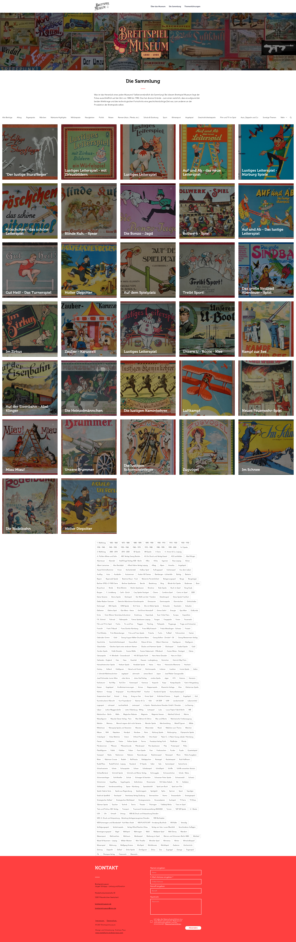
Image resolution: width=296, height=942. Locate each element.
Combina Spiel (167, 592)
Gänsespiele (101, 656)
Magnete (144, 714)
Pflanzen (114, 746)
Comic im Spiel (182, 592)
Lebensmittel (192, 701)
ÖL (98, 854)
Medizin (100, 723)
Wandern (183, 832)
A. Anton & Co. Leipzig (173, 552)
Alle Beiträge (7, 117)
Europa (176, 615)
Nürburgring (171, 732)
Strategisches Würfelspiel (125, 800)
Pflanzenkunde (126, 746)
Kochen (147, 692)
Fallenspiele (123, 619)
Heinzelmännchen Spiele (106, 665)
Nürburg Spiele (157, 732)
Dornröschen (178, 601)
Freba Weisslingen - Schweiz (170, 628)
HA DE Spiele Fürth (141, 656)
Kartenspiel (134, 683)
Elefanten (100, 610)
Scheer (136, 768)
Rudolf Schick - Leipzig (117, 764)
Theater (142, 804)
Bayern (99, 579)
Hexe (159, 665)
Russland (133, 764)
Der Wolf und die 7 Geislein (146, 597)
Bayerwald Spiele (112, 579)
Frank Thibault (112, 628)
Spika (163, 791)
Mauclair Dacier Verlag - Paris (121, 719)
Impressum (100, 921)
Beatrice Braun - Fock (130, 579)
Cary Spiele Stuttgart (141, 592)
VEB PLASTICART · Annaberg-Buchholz (152, 823)
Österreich (122, 854)
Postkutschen (161, 750)
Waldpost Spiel (158, 832)
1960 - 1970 (137, 547)
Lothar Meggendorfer (113, 710)
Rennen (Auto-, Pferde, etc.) (128, 117)
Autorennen (129, 574)
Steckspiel (117, 795)
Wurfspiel (140, 845)
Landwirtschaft (178, 701)
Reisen (110, 117)
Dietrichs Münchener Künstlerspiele (131, 601)
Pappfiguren (110, 741)
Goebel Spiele (182, 646)
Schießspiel (160, 768)
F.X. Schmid (101, 619)
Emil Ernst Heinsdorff (145, 610)
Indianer (163, 669)
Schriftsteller (117, 777)
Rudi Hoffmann (184, 759)
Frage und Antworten (188, 624)
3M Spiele (147, 552)
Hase (124, 660)
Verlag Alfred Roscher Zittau (137, 827)
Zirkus (153, 850)
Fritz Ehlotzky (101, 633)
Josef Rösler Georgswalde (174, 674)
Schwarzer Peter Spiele (162, 777)
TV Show (193, 800)
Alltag (19, 117)
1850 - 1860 (114, 543)
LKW (167, 701)
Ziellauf (119, 850)
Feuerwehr (188, 619)
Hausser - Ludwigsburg (149, 660)
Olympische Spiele (187, 732)
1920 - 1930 (185, 543)
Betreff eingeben (157, 886)
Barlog (178, 574)
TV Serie (183, 800)
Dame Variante (102, 597)
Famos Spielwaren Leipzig (140, 619)
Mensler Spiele (150, 723)
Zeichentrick (187, 845)
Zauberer (176, 845)
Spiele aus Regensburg (123, 791)
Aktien (187, 561)
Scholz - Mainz (184, 773)
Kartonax (145, 683)
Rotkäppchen (146, 759)
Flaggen (140, 624)
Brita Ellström (122, 588)
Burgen (99, 592)
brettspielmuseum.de (103, 904)
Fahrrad (112, 619)
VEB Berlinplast (158, 818)
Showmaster (151, 782)
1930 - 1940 (101, 547)
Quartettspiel (192, 750)
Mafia (117, 714)
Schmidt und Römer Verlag (136, 773)
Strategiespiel (190, 795)
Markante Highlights (58, 117)
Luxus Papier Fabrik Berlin (175, 710)
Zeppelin (109, 850)
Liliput (99, 710)
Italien (195, 669)
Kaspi (164, 683)
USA (98, 813)
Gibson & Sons (146, 642)
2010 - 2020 (126, 552)
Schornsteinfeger (103, 777)
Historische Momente (172, 665)
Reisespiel (169, 755)
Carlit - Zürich (125, 592)
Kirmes (140, 687)
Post (151, 750)
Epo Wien (183, 610)
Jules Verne (126, 678)
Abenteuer (101, 561)
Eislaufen (188, 606)
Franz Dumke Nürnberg (129, 628)
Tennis (133, 804)
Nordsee (137, 732)
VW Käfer (173, 823)
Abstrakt (112, 561)
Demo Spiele (116, 597)
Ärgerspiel (190, 850)
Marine (186, 714)
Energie (173, 610)
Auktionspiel (171, 570)
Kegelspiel (109, 687)
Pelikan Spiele (132, 741)
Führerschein (180, 633)
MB (190, 710)
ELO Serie (136, 606)
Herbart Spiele (124, 665)
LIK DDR (159, 701)
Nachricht (154, 897)
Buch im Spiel (175, 588)
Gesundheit (133, 642)
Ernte (99, 615)
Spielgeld (153, 791)
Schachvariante (102, 768)
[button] (291, 117)
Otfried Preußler (139, 737)
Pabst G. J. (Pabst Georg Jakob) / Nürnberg (177, 737)
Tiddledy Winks (166, 804)
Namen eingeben (157, 868)
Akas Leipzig (176, 561)
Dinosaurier (152, 601)
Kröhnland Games (163, 696)
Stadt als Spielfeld (103, 795)
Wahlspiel (126, 832)
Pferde (183, 741)
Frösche (151, 633)
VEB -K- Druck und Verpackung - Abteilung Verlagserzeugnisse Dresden (123, 818)
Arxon (119, 570)
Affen (148, 561)
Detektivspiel (164, 597)
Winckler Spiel (154, 841)
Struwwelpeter (159, 800)
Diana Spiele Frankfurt (181, 597)
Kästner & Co (140, 701)
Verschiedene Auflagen (187, 827)
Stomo (164, 795)
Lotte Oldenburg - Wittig (134, 710)
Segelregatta (125, 782)
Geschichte (101, 642)
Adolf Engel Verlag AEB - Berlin (130, 561)
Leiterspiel (136, 705)
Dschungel (101, 606)
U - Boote (193, 809)
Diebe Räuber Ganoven (105, 601)
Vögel (117, 832)
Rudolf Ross (101, 764)
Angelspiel (189, 117)
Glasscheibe (101, 646)
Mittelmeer (101, 728)
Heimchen (165, 660)
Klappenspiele (152, 687)
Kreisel (116, 696)
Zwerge (179, 850)
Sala (159, 764)
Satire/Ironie (182, 764)
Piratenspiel (175, 746)
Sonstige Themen (269, 117)
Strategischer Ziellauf (104, 800)
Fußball (168, 633)
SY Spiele (143, 764)
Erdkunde (194, 610)
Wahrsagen (138, 832)
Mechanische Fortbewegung (181, 719)
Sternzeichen (154, 795)
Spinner (172, 791)
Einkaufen (166, 606)
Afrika (156, 561)
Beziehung (153, 583)
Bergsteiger (192, 579)
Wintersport (176, 117)
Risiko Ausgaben (191, 755)
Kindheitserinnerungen (125, 687)
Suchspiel (172, 800)
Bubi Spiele (162, 588)
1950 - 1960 (125, 547)
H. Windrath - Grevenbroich (120, 656)
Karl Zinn (122, 683)
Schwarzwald (179, 777)
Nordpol (127, 732)
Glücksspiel (169, 646)
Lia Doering (189, 705)
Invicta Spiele (184, 669)
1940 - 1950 (113, 547)
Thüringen (153, 804)
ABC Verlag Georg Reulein (130, 556)
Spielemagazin (141, 791)
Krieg (125, 696)
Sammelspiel (169, 764)
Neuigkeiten (89, 117)
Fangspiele (168, 619)
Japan (158, 674)
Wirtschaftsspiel (188, 841)
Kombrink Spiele (160, 692)
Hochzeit (187, 665)
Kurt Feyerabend (125, 701)
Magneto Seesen (158, 714)
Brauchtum (101, 588)
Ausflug (99, 574)
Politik (101, 117)
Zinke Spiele (130, 850)
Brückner (151, 588)
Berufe (142, 583)
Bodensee (188, 583)
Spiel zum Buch (162, 786)
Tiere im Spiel (181, 804)
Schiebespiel (147, 768)
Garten (191, 633)
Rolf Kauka (134, 759)
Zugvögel (169, 850)
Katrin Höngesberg (192, 683)
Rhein (179, 755)
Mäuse (99, 732)
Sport (165, 117)
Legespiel (100, 705)
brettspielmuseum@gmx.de (105, 908)
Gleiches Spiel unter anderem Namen (123, 646)
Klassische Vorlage (167, 687)
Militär (191, 723)
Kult (196, 696)
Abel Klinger (190, 556)
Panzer (99, 741)
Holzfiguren (120, 669)
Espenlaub (149, 615)
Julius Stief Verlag (140, 678)
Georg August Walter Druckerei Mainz (135, 637)
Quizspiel (100, 755)
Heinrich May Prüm (179, 660)
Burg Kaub (188, 588)
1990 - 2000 (172, 547)
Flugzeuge (172, 624)
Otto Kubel (153, 737)
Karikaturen (101, 683)
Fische (118, 624)
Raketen (130, 755)
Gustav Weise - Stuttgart (176, 651)
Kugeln (176, 696)
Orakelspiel (101, 737)
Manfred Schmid (174, 714)
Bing (162, 583)
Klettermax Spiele (192, 687)
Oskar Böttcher (114, 737)
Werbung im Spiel (153, 836)
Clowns (155, 592)
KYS (174, 678)
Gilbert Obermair (162, 642)
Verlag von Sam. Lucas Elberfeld (163, 827)
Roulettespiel (170, 759)
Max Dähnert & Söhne (143, 719)
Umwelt (113, 813)
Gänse (191, 651)
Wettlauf (196, 836)
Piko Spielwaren (154, 746)
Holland (109, 669)
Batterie (188, 574)
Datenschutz (112, 921)
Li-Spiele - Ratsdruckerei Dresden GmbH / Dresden (162, 705)
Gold (193, 646)
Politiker (122, 750)
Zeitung (100, 850)
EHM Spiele (125, 606)
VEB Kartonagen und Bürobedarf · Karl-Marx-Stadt (115, 823)
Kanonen (192, 678)
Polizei (130, 750)
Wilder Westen (126, 841)
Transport (125, 809)
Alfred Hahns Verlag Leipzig (138, 565)
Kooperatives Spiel (103, 696)
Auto (108, 574)
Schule (128, 777)
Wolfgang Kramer (126, 845)
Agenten (165, 561)
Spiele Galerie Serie (104, 791)
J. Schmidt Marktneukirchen (107, 674)
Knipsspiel (119, 692)
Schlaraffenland (102, 773)
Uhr (105, 813)
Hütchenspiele (150, 669)
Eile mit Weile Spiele (151, 606)
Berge (182, 579)
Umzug (122, 813)
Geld (115, 637)
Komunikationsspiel (177, 692)
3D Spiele (136, 552)
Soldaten (185, 782)
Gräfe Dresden (116, 651)
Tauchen (115, 804)
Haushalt (133, 660)
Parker (121, 741)
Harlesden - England (104, 660)
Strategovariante (144, 800)
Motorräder (149, 728)
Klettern (100, 692)
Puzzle (181, 750)
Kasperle (155, 683)
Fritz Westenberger (117, 633)
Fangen (157, 619)
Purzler (172, 750)
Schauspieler (125, 768)
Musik (160, 728)
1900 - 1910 (161, 543)
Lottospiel (150, 710)
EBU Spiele (113, 606)
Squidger (190, 791)
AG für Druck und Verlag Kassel (155, 556)
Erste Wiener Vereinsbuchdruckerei (117, 615)
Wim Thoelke (140, 841)
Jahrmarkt (136, 674)
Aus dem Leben (185, 570)
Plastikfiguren (102, 750)
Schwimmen (101, 782)
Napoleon (116, 732)
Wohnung (112, 845)
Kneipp (109, 692)
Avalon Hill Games (144, 574)
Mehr (283, 117)
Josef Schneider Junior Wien (107, 678)
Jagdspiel (124, 674)
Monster (138, 728)
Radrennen (119, 755)
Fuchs (160, 633)
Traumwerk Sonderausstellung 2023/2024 (148, 809)
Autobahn (117, 574)
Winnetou (166, 841)
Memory (109, 723)
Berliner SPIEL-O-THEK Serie (107, 583)
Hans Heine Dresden (159, 656)
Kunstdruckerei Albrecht (106, 701)
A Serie (158, 552)
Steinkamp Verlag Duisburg (135, 795)
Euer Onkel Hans (163, 615)
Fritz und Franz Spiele (136, 633)
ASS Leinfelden (176, 556)
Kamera (182, 678)
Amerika (171, 565)
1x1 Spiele (184, 547)
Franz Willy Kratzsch (149, 628)
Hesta (151, 665)
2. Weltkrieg (101, 552)
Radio (110, 755)
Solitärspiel (101, 786)
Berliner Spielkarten (129, 583)
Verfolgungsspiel (103, 827)
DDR (193, 592)
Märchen (43, 117)
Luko (160, 710)
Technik (124, 804)
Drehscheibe (191, 601)
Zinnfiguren (143, 850)
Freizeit (187, 628)
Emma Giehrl (161, 610)
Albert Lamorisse (103, 565)
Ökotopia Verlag (109, 854)
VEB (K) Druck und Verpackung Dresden (144, 813)
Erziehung (138, 615)
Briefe (111, 588)
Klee (180, 687)
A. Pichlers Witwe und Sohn (107, 556)
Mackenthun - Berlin (104, 714)
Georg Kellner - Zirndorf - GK (163, 637)
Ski (177, 782)
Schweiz (191, 777)
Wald (148, 832)
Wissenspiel (101, 845)
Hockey (99, 669)
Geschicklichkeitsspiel (117, 642)
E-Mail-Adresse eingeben (161, 877)
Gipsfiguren (176, 642)
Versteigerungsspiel (104, 832)
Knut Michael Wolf (133, 692)
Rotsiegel (158, 759)
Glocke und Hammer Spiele (151, 646)
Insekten (173, 669)
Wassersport (101, 836)
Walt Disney (172, 832)
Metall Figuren (179, 723)
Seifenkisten (138, 782)
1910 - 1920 (173, 543)
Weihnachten (114, 836)
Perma (143, 741)
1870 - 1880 (126, 543)
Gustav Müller (131, 651)
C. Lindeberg (111, 592)
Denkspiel (128, 597)
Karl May (112, 683)
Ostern (126, 737)
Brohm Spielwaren (137, 588)
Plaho (185, 746)
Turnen (169, 809)
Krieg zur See (136, 696)
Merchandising (165, 723)
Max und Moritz (161, 719)
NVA (107, 732)
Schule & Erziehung (151, 117)
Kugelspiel (187, 696)
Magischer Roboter (130, 714)
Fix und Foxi (128, 624)
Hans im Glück (176, 656)
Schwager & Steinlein (143, 777)
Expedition (186, 615)
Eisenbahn (177, 606)
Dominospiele (165, 601)
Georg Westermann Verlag (187, 637)
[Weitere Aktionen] (53, 129)
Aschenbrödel (131, 570)
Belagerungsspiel (169, 579)
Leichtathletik (123, 705)
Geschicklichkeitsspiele (207, 117)
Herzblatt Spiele (139, 665)
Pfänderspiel (139, 746)
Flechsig (150, 624)
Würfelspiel (165, 845)
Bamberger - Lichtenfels (163, 574)
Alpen (162, 565)
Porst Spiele (141, 750)
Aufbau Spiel (144, 570)
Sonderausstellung (115, 786)
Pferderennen (102, 746)
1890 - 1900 (149, 543)
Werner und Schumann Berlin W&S (176, 836)
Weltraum (126, 836)
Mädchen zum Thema (173, 728)
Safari (152, 764)
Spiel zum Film (177, 786)
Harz (117, 660)
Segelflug (113, 782)
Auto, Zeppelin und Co (249, 117)
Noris (146, 732)
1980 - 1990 (160, 547)
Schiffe (170, 768)
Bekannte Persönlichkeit (150, 579)
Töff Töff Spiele (181, 809)
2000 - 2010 (114, 552)
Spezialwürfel (148, 786)
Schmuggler (154, 773)
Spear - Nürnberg (132, 786)
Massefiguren (102, 719)
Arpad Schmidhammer (105, 570)
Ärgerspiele (30, 117)
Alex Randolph (118, 565)
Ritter (99, 759)
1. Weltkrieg (101, 543)
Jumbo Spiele (156, 678)
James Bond (148, 674)
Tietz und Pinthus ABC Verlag (107, 809)
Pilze (165, 746)
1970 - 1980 (149, 547)
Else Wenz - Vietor (127, 610)
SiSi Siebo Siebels (165, 782)
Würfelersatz (152, 845)
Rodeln (123, 759)
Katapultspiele (175, 683)
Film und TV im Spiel (228, 117)
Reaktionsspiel (156, 755)
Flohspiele (160, 624)
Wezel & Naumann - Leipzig (107, 841)
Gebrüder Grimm (103, 637)
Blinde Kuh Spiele (174, 583)
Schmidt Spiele (117, 773)
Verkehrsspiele (118, 827)
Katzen (99, 687)
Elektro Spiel (112, 610)
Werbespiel (138, 836)
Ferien (178, 619)
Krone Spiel (149, 696)
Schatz (114, 768)
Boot (197, 583)
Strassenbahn (176, 795)
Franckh (100, 628)
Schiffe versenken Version (186, 768)
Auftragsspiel (158, 570)
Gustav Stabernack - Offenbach (151, 651)
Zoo (160, 850)
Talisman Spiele (102, 804)
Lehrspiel (111, 705)
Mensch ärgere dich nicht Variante (128, 723)
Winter (176, 841)
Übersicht (133, 854)
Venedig (184, 823)
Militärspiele (75, 117)
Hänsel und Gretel (134, 669)
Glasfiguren (189, 642)
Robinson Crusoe (111, 759)
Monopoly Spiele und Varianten (120, 728)
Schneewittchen (169, 773)
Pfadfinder (173, 741)
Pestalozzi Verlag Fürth (158, 741)
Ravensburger (142, 755)
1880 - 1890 (137, 543)
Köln (150, 701)
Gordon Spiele (102, 651)
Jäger (167, 678)
